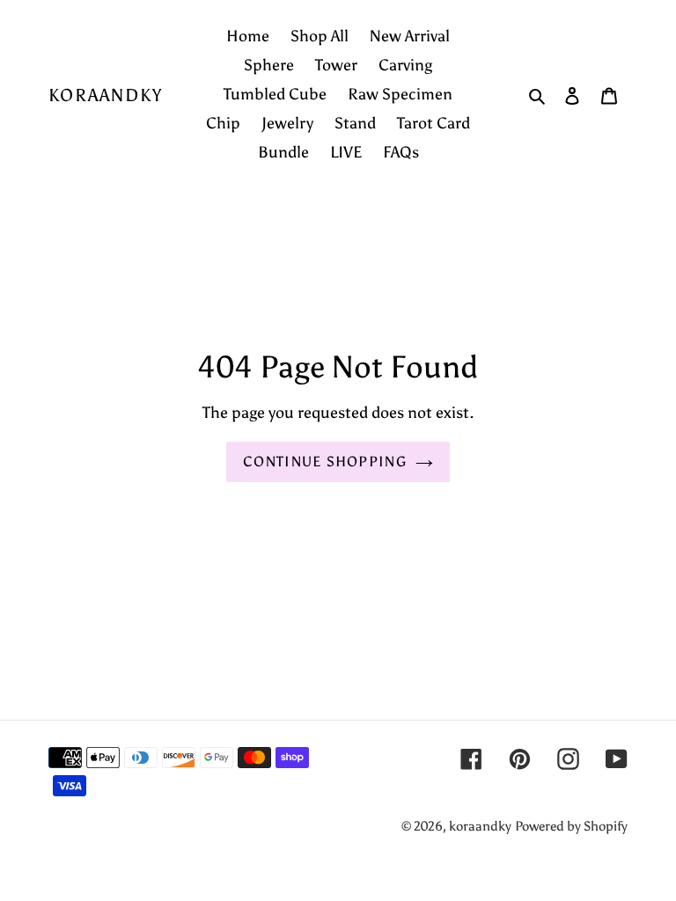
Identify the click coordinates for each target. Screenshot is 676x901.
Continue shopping (325, 461)
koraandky (105, 95)
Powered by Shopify (571, 826)
